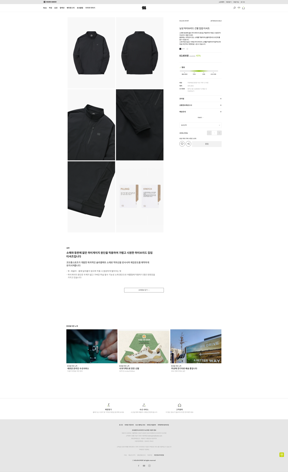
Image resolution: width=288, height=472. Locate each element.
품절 (207, 144)
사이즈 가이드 (183, 133)
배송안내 (182, 112)
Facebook (138, 466)
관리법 (181, 99)
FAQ (125, 455)
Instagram (149, 466)
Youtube (144, 466)
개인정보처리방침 (159, 455)
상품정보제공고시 (185, 105)
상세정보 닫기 (143, 290)
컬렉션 (62, 8)
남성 (55, 8)
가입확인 (146, 449)
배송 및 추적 (131, 455)
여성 (50, 8)
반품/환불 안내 (141, 455)
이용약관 (149, 455)
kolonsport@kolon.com (154, 436)
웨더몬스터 (71, 8)
